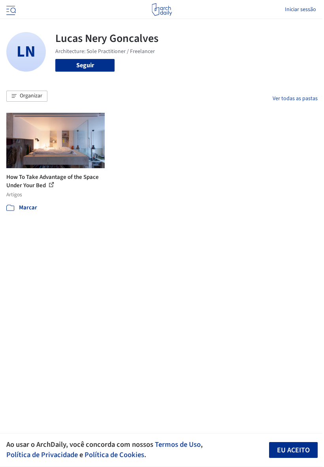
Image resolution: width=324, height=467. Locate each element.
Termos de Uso (178, 444)
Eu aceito (293, 450)
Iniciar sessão (300, 9)
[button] (26, 96)
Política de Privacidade (42, 455)
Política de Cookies (114, 455)
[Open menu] (10, 9)
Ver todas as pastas (295, 98)
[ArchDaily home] (162, 9)
